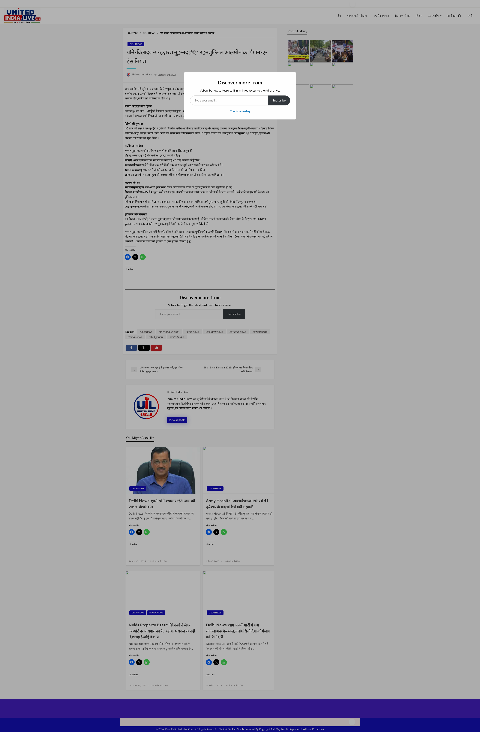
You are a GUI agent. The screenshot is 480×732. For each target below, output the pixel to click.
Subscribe (279, 100)
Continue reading (240, 111)
